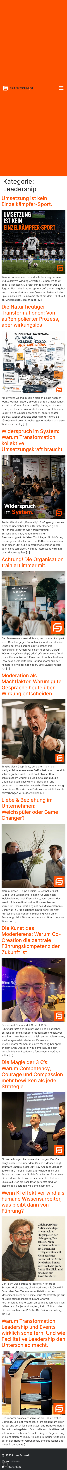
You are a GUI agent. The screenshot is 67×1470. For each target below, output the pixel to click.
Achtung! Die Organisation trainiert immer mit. (33, 562)
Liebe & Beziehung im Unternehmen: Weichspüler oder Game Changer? (30, 809)
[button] (5, 1464)
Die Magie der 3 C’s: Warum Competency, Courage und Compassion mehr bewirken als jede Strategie (32, 1074)
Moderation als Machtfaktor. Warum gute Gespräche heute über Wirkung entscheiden (32, 684)
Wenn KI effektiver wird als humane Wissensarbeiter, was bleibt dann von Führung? (33, 1202)
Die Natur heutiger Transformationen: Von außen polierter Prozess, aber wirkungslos (30, 316)
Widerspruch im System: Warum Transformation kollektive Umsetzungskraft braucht (32, 440)
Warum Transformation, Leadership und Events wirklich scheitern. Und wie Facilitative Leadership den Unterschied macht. (33, 1333)
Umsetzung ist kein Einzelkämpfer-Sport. (27, 201)
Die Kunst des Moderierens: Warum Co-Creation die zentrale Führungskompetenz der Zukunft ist (31, 940)
